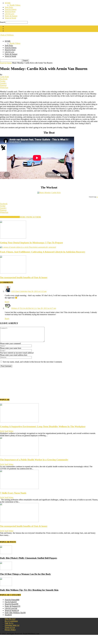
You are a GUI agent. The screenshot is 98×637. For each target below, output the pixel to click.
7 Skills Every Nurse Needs (13, 493)
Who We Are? (10, 619)
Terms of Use (10, 627)
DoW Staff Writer (6, 431)
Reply (7, 302)
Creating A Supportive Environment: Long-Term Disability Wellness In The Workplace (42, 426)
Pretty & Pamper (11, 16)
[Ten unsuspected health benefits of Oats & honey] (13, 273)
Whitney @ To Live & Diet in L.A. (24, 308)
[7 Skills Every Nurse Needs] (19, 488)
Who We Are (10, 27)
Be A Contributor (11, 621)
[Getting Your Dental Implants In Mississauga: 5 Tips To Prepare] (13, 238)
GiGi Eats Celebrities (19, 291)
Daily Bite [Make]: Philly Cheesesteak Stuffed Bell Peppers (28, 558)
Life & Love (9, 14)
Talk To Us (9, 623)
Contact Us (9, 29)
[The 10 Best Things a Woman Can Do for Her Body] (6, 569)
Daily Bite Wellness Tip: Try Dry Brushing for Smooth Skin (29, 590)
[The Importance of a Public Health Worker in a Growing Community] (19, 455)
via (97, 197)
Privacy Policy (10, 630)
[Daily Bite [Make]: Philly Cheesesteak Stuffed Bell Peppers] (6, 553)
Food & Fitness (10, 9)
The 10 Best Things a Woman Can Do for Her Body (25, 574)
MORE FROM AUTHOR (30, 217)
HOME (8, 3)
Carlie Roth (4, 77)
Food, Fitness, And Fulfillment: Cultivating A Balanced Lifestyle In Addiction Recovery (42, 252)
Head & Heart (10, 12)
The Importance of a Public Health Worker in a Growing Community (34, 459)
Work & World (10, 18)
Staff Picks (9, 7)
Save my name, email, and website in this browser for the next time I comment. (32, 362)
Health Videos (15, 5)
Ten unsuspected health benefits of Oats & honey (23, 277)
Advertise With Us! (12, 31)
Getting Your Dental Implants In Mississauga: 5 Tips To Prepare (31, 242)
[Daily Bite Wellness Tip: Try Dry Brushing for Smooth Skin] (6, 585)
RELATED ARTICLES (10, 217)
